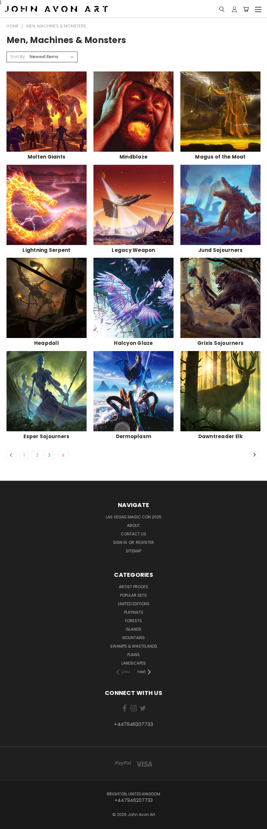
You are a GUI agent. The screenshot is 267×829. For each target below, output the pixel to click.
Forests (133, 620)
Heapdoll (46, 343)
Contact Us (133, 534)
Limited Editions (133, 603)
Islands (133, 629)
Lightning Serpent (46, 250)
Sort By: (18, 57)
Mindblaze (133, 156)
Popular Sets (133, 595)
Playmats (133, 612)
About (133, 525)
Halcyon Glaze (133, 343)
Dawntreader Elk (220, 436)
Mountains (133, 637)
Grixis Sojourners (220, 343)
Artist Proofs (133, 587)
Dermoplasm (133, 436)
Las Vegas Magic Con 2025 (134, 517)
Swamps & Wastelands (133, 646)
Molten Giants (46, 156)
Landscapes (133, 663)
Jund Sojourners (220, 250)
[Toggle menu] (258, 8)
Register (145, 542)
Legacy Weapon (133, 250)
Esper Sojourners (46, 436)
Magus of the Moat (220, 156)
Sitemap (133, 551)
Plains (133, 654)
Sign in (120, 542)
